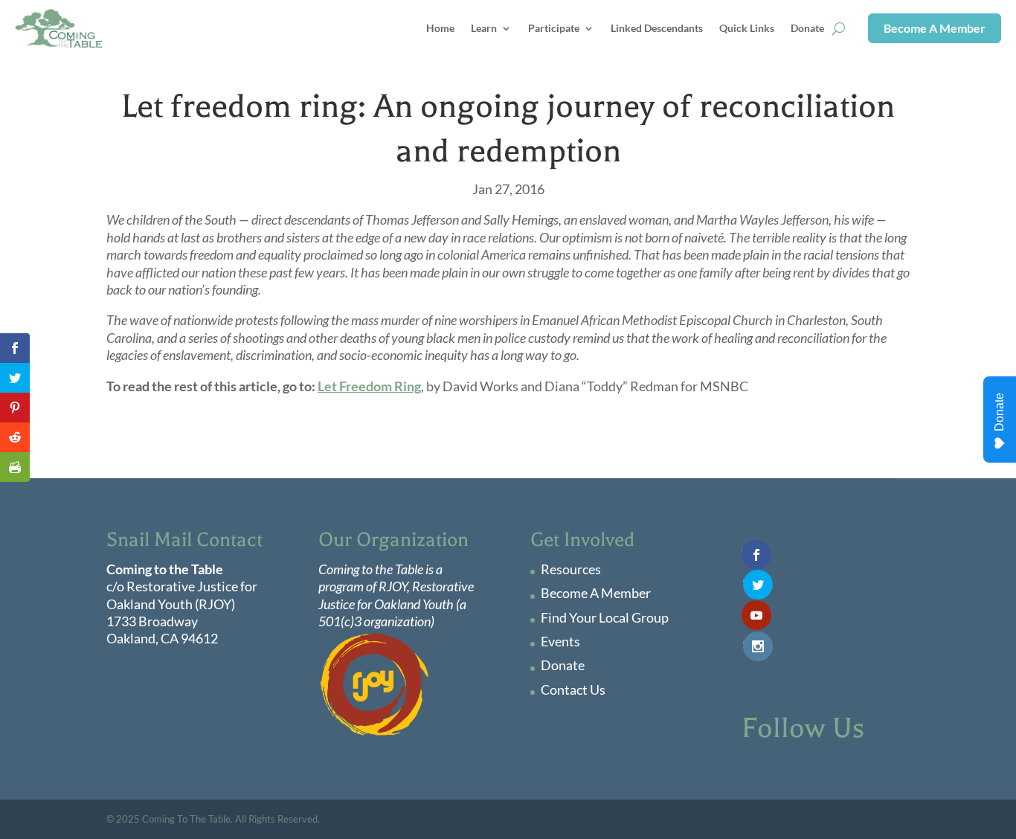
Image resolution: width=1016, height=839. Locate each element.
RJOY (393, 586)
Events (560, 641)
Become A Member (935, 28)
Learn (484, 28)
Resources (571, 569)
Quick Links (746, 28)
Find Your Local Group (605, 617)
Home (440, 28)
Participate (553, 28)
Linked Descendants (657, 28)
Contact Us (573, 689)
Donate (807, 28)
